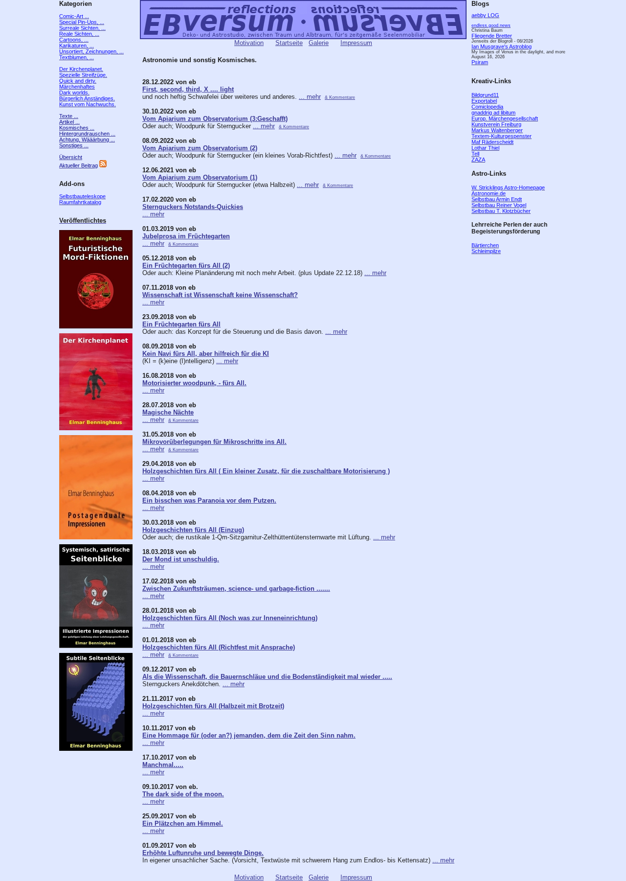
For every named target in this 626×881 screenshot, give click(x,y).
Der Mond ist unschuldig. (180, 559)
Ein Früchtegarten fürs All (181, 324)
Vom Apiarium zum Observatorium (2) (199, 148)
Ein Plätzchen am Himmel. (182, 823)
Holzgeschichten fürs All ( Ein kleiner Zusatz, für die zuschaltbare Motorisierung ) (266, 471)
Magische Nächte (168, 412)
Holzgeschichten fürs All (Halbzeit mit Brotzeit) (213, 706)
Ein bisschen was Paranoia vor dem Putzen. (209, 500)
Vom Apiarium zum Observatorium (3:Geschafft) (215, 118)
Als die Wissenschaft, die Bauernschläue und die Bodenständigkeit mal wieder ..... (267, 676)
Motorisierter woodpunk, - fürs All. (194, 383)
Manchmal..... (162, 764)
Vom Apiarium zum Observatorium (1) (199, 177)
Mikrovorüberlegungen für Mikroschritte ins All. (214, 441)
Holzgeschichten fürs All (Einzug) (193, 529)
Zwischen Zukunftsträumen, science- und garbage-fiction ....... (236, 588)
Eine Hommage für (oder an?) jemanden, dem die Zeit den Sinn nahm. (249, 735)
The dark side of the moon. (183, 794)
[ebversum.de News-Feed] (103, 165)
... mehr (310, 96)
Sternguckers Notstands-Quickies (192, 206)
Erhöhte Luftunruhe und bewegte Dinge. (203, 853)
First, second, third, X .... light (188, 89)
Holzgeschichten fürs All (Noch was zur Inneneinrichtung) (229, 618)
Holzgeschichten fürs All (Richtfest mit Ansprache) (218, 647)
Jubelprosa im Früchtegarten (186, 236)
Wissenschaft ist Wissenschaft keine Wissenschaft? (220, 295)
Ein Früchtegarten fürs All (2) (186, 265)
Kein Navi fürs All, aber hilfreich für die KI (205, 353)
